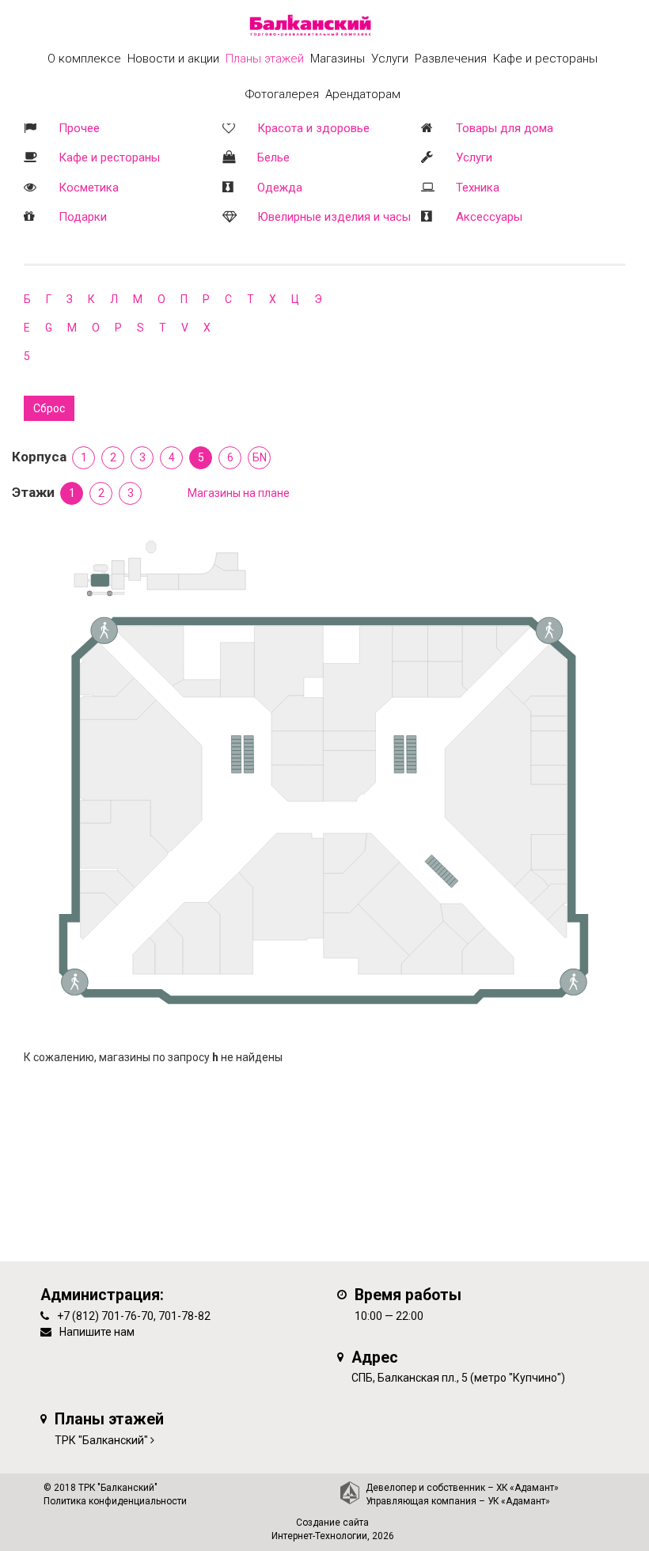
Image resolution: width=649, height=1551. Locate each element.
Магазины (337, 58)
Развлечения (451, 58)
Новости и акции (173, 58)
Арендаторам (362, 94)
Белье (273, 157)
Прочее (79, 128)
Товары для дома (504, 128)
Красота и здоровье (313, 128)
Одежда (279, 187)
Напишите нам (97, 1331)
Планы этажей (265, 58)
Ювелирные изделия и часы (334, 217)
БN (259, 457)
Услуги (474, 157)
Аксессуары (489, 217)
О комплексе (84, 58)
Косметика (89, 187)
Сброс (49, 408)
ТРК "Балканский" (101, 1440)
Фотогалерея (282, 94)
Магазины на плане (239, 493)
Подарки (83, 217)
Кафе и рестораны (109, 157)
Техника (477, 187)
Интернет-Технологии (319, 1536)
